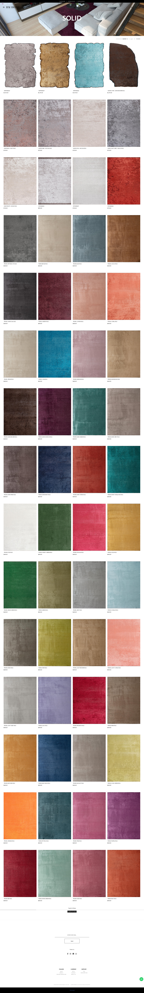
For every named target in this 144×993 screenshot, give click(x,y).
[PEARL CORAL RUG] (123, 296)
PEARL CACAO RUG (113, 263)
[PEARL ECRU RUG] (20, 527)
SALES (61, 971)
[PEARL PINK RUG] (89, 815)
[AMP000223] (20, 65)
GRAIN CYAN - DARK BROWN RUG (116, 90)
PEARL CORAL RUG (112, 321)
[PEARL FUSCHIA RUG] (89, 527)
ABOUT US (73, 974)
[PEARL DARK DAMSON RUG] (54, 411)
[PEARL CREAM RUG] (20, 354)
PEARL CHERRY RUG (44, 321)
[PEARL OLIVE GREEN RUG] (123, 758)
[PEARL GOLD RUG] (123, 527)
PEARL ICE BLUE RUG (113, 610)
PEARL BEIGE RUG (43, 263)
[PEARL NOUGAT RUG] (89, 758)
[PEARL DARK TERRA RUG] (89, 469)
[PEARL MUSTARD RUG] (20, 758)
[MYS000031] (54, 181)
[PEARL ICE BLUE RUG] (123, 585)
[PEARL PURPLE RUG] (123, 815)
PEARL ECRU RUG (8, 552)
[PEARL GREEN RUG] (54, 585)
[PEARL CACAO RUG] (123, 238)
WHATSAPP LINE (84, 972)
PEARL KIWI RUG (43, 667)
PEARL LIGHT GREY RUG (10, 725)
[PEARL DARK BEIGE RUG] (123, 354)
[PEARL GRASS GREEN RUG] (20, 585)
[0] (140, 7)
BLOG (73, 971)
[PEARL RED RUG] (20, 873)
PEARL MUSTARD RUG (9, 783)
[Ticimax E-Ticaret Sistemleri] (72, 990)
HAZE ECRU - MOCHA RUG (79, 148)
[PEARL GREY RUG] (89, 585)
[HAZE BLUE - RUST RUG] (20, 123)
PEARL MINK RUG (112, 725)
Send (72, 941)
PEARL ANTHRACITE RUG (10, 263)
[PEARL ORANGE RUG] (20, 815)
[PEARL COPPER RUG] (89, 296)
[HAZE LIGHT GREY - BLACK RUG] (123, 123)
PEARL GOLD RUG (112, 552)
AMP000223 (7, 90)
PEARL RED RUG (8, 898)
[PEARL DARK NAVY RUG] (54, 469)
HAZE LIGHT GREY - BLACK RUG (116, 148)
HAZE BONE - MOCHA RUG (45, 148)
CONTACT (73, 972)
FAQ (84, 971)
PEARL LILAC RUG (43, 725)
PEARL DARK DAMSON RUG (45, 437)
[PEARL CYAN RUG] (54, 354)
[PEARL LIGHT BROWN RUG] (89, 642)
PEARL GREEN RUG (43, 610)
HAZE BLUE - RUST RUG (10, 148)
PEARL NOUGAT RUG (78, 783)
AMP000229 (41, 90)
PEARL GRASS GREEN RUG (10, 610)
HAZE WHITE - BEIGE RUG (10, 206)
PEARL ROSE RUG (77, 898)
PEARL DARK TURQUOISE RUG (115, 494)
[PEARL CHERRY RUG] (54, 296)
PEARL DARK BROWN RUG (10, 437)
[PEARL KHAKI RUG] (20, 642)
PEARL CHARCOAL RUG (10, 321)
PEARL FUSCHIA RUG (78, 552)
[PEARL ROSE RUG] (89, 873)
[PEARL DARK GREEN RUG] (89, 411)
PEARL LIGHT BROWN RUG (80, 667)
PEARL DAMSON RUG (78, 379)
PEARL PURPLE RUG (113, 841)
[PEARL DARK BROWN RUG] (20, 411)
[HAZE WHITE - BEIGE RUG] (20, 181)
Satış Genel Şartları (86, 984)
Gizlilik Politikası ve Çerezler (76, 984)
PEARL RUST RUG (112, 898)
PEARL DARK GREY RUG (114, 437)
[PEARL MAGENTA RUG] (89, 700)
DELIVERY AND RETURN (61, 974)
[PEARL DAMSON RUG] (89, 354)
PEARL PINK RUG (77, 841)
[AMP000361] (89, 65)
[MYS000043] (123, 181)
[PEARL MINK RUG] (123, 700)
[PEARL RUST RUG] (123, 873)
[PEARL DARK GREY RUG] (123, 411)
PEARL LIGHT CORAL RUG (114, 667)
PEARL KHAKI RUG (8, 667)
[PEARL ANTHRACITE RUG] (20, 238)
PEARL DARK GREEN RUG (79, 437)
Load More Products (72, 911)
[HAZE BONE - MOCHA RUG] (54, 123)
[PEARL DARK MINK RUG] (20, 469)
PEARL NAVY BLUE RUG (44, 783)
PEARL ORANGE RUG (9, 841)
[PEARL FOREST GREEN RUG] (54, 527)
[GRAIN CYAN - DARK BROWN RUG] (123, 65)
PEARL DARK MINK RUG (10, 494)
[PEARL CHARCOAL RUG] (20, 296)
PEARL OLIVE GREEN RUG (114, 783)
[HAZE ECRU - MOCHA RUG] (89, 123)
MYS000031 (41, 206)
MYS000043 (110, 206)
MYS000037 (76, 206)
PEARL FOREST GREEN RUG (45, 552)
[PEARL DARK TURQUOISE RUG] (123, 469)
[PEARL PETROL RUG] (54, 815)
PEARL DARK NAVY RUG (44, 494)
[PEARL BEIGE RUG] (54, 238)
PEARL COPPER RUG (78, 321)
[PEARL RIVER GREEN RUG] (54, 873)
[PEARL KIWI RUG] (54, 642)
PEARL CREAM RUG (9, 379)
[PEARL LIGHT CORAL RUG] (123, 642)
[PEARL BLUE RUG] (89, 238)
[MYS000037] (89, 181)
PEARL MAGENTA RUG (78, 725)
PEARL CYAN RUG (43, 379)
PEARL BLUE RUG (77, 263)
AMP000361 (76, 90)
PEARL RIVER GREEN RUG (45, 898)
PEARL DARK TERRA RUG (79, 494)
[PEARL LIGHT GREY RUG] (20, 700)
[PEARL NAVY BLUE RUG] (54, 758)
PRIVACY (61, 972)
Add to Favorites (36, 90)
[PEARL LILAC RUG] (54, 700)
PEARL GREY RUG (77, 610)
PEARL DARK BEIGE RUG (114, 379)
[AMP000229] (54, 65)
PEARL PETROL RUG (44, 841)
